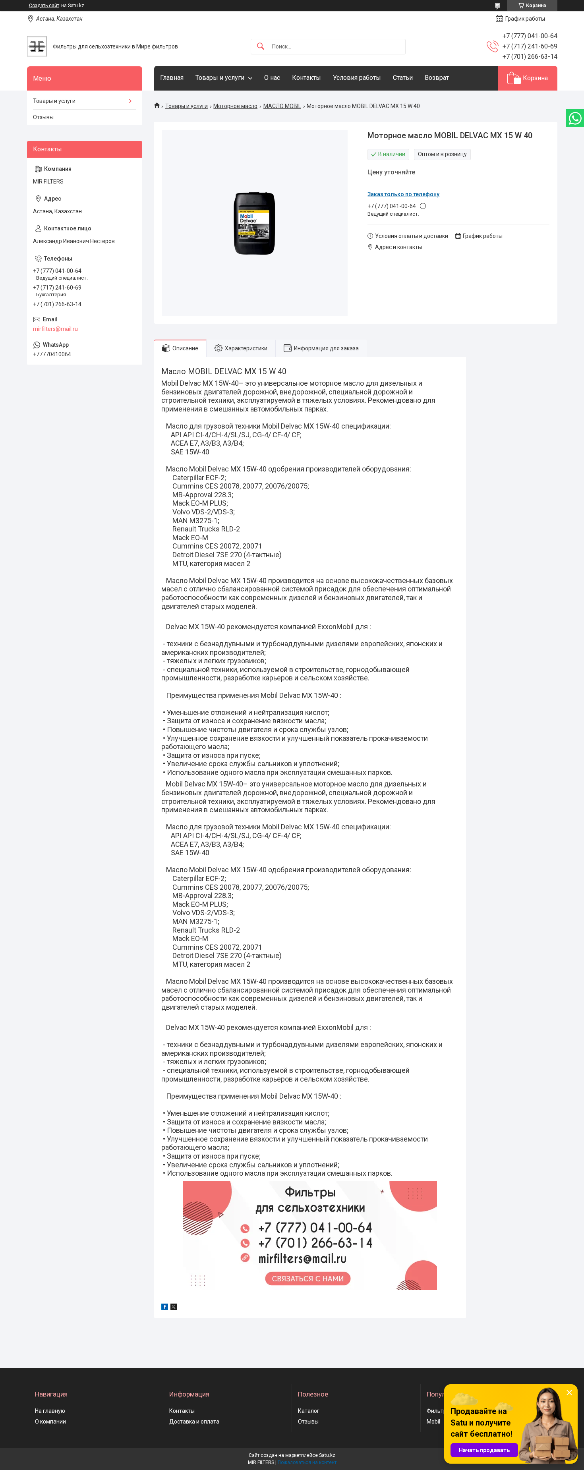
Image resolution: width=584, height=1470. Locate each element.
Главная (172, 77)
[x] (173, 1308)
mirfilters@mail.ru (55, 329)
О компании (50, 1421)
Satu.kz (327, 1455)
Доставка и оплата (194, 1421)
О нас (272, 77)
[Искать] (260, 47)
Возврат (437, 77)
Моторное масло (235, 106)
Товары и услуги (219, 77)
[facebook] (164, 1308)
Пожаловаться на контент (307, 1462)
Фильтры (439, 1411)
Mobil (433, 1421)
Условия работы (357, 77)
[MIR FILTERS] (37, 46)
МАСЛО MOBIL (282, 106)
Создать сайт (44, 5)
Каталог (308, 1411)
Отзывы (43, 117)
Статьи (403, 77)
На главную (50, 1411)
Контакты (306, 77)
